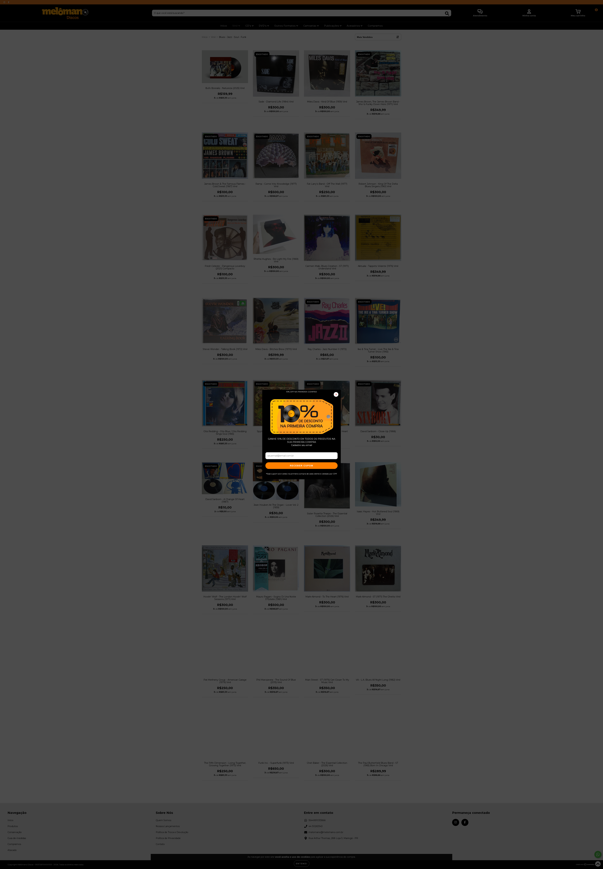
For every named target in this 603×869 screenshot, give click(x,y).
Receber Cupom (301, 465)
